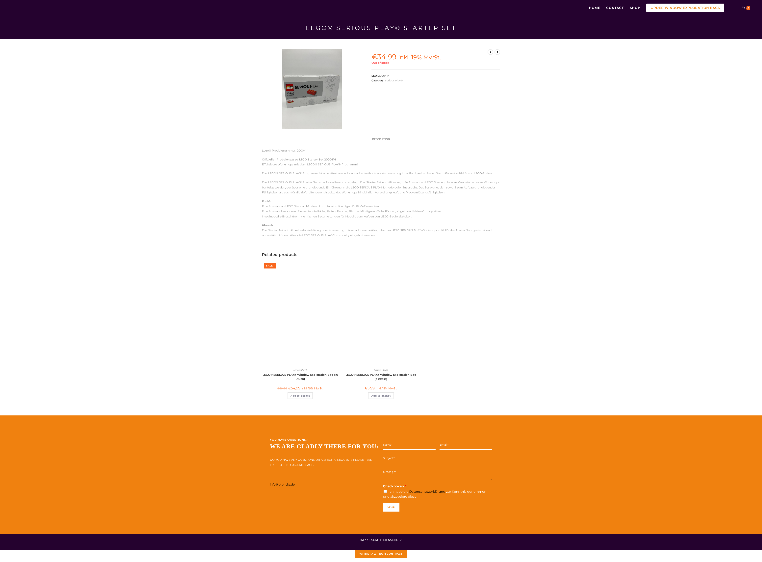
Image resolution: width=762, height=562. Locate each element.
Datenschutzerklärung (427, 491)
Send (391, 507)
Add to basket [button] (300, 395)
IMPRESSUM (369, 540)
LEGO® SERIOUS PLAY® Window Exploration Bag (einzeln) (380, 377)
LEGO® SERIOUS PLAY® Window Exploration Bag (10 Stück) (300, 377)
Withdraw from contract (380, 553)
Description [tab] (381, 139)
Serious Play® (394, 80)
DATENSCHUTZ (391, 540)
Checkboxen (394, 486)
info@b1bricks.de (282, 484)
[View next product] (497, 52)
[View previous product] (490, 52)
